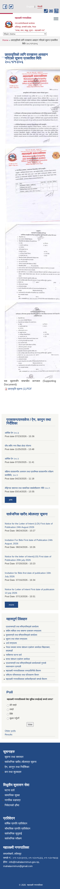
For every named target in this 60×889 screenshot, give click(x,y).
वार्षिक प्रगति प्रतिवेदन (16, 823)
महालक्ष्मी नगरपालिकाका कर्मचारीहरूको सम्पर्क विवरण (26, 679)
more (11, 604)
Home (5, 40)
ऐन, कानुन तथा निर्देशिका (17, 766)
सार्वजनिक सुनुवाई (13, 833)
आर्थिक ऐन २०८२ (12, 458)
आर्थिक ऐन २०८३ (12, 432)
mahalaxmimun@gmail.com (18, 866)
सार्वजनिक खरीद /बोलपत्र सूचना (20, 761)
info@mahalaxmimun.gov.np (24, 862)
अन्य (10, 500)
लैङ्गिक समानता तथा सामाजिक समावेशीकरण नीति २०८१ (27, 488)
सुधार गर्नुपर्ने (14, 718)
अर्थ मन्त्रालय (11, 643)
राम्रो (12, 709)
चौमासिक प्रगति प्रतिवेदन (17, 828)
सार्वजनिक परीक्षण (13, 838)
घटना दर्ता (10, 790)
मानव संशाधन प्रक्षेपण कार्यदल (18, 659)
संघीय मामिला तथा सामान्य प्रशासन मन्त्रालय (23, 630)
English (30, 6)
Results (8, 734)
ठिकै (11, 713)
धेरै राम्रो (13, 705)
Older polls (10, 731)
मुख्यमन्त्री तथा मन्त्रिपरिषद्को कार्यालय (21, 635)
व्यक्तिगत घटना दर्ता (14, 655)
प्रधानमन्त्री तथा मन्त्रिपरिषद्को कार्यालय (22, 626)
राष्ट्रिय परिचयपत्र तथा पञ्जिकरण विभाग (22, 674)
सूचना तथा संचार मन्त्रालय (16, 639)
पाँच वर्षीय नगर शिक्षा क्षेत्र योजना (18, 445)
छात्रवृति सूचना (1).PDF (20, 388)
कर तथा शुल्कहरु (13, 771)
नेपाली (39, 6)
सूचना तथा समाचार (14, 756)
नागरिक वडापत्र (12, 800)
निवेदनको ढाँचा (12, 805)
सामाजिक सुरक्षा (12, 795)
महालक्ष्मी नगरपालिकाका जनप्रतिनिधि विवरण (23, 670)
